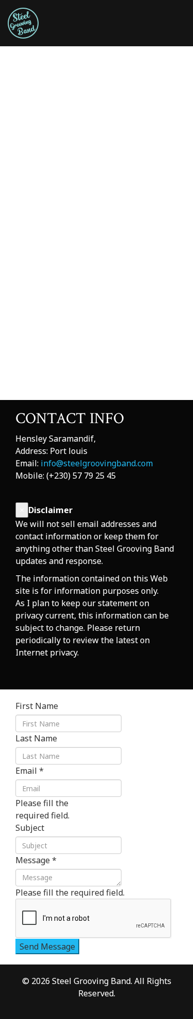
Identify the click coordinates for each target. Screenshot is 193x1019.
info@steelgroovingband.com (97, 463)
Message (36, 860)
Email (29, 770)
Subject (29, 827)
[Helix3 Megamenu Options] (181, 68)
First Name (36, 706)
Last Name (36, 738)
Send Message (47, 946)
